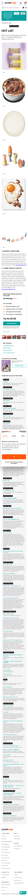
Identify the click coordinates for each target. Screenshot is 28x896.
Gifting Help (16, 848)
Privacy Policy (5, 855)
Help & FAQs (17, 836)
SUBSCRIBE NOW (11, 323)
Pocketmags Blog (6, 847)
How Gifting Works (18, 846)
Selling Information (6, 884)
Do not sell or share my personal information (14, 462)
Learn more (6, 331)
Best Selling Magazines (7, 841)
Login (3, 890)
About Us (16, 874)
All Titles (4, 836)
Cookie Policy (5, 865)
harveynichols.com (21, 265)
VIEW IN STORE (19, 366)
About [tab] (23, 436)
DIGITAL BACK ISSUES (9, 353)
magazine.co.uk (17, 880)
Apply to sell (4, 887)
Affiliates (4, 877)
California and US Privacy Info (5, 859)
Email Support (17, 838)
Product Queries (5, 874)
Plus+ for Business (6, 852)
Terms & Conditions (6, 863)
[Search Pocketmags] (3, 8)
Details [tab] (14, 436)
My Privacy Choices (6, 868)
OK (14, 456)
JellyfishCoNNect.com (19, 883)
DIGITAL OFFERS (7, 350)
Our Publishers (5, 849)
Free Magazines (5, 844)
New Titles (4, 838)
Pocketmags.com (18, 877)
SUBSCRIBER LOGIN (8, 345)
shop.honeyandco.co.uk (8, 289)
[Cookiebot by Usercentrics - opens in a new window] (19, 432)
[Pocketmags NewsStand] (10, 3)
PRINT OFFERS (7, 348)
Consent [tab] (5, 436)
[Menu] (2, 3)
